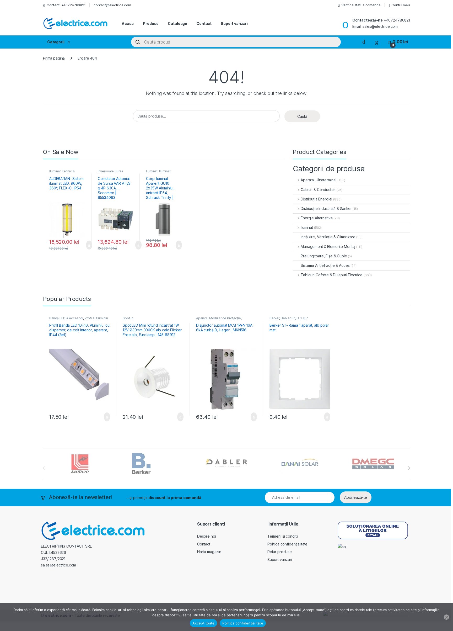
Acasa (128, 23)
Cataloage (177, 23)
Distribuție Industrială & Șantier (326, 208)
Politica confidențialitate (287, 544)
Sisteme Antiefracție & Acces (325, 265)
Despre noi (206, 536)
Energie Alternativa (316, 218)
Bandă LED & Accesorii (66, 318)
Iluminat (152, 171)
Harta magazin (209, 551)
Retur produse (279, 551)
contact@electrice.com (112, 5)
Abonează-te (355, 497)
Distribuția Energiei (316, 199)
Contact (204, 23)
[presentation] (409, 468)
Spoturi (128, 318)
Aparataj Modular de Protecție (218, 318)
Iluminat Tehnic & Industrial (62, 173)
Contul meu (400, 5)
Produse (151, 23)
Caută (302, 116)
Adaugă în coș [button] (85, 245)
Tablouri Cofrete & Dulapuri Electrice (332, 275)
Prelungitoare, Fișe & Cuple (324, 256)
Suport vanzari (234, 23)
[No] (446, 617)
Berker (274, 318)
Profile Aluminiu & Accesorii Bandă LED (78, 320)
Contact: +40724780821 (66, 5)
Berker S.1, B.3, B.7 (294, 318)
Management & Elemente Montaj (328, 246)
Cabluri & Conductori (318, 189)
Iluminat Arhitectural (158, 173)
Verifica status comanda (361, 5)
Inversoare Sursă (110, 171)
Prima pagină (54, 58)
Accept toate (203, 623)
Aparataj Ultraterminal (318, 180)
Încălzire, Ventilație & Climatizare (328, 237)
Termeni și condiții (282, 536)
